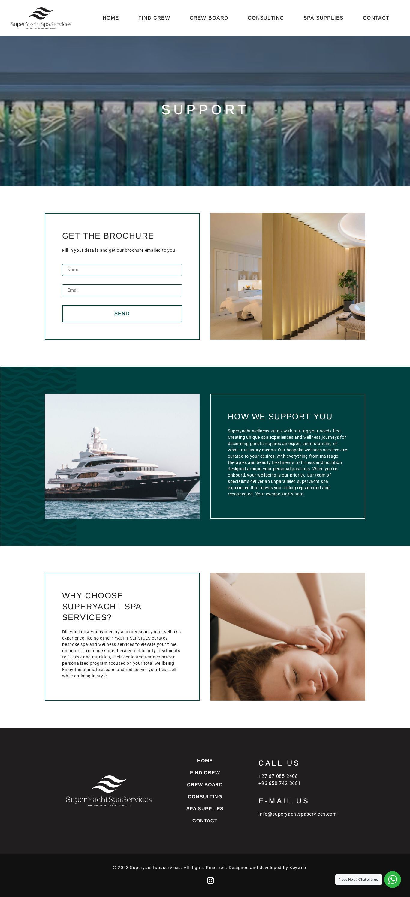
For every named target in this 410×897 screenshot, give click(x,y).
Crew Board (209, 18)
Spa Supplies (323, 18)
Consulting (266, 18)
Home (111, 18)
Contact (376, 18)
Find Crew (154, 18)
